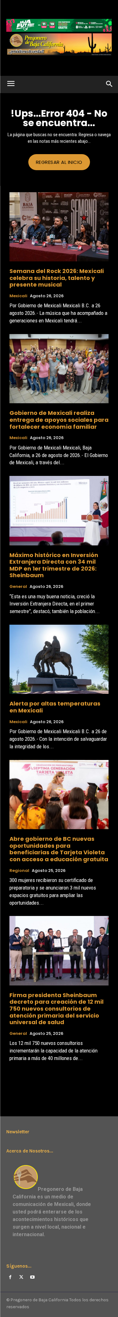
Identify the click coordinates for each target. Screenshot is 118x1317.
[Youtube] (32, 1277)
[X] (21, 1277)
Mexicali (18, 296)
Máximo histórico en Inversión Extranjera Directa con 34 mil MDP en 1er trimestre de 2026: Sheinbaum (53, 565)
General (18, 586)
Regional (19, 870)
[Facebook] (10, 1277)
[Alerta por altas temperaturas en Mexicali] (59, 659)
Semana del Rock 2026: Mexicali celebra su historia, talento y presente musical (56, 277)
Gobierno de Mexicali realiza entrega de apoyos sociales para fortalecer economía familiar (59, 419)
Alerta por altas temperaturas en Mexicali (54, 707)
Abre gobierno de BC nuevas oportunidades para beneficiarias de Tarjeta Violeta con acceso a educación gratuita (58, 849)
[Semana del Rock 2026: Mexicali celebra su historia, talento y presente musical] (59, 227)
